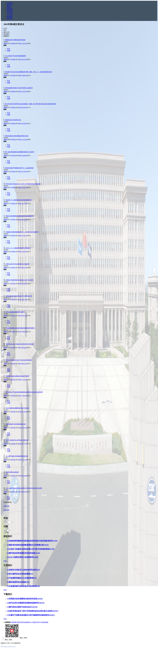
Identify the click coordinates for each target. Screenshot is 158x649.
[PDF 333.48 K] (22, 475)
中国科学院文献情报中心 (24, 622)
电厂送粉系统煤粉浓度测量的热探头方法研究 (19, 152)
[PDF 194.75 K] (22, 299)
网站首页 (10, 3)
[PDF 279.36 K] (22, 251)
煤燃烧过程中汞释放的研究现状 (15, 40)
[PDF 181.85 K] (22, 411)
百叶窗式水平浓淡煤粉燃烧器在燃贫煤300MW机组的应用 (24, 392)
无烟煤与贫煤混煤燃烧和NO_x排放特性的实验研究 (22, 232)
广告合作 (10, 14)
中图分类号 (36, 622)
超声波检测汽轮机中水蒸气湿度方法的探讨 (19, 88)
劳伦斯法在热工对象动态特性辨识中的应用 (19, 344)
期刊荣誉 (10, 16)
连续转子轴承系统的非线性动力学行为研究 (19, 280)
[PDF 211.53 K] (22, 139)
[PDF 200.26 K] (22, 219)
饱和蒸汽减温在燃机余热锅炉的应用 (17, 376)
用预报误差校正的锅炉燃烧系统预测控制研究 (20, 328)
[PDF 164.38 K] (22, 123)
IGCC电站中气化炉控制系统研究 (15, 56)
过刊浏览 (6, 510)
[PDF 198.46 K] (22, 331)
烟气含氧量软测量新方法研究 (15, 312)
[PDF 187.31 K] (22, 443)
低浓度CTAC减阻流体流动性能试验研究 (19, 200)
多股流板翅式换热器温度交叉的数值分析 (19, 296)
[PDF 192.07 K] (22, 59)
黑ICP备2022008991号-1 (8, 646)
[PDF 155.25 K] (22, 91)
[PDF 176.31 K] (22, 43)
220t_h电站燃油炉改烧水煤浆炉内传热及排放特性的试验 (24, 488)
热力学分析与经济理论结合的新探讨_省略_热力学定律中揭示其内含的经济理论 (30, 104)
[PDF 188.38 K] (22, 347)
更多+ (5, 561)
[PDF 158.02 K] (22, 395)
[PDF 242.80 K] (22, 155)
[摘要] (5, 43)
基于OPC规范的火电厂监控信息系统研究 (19, 360)
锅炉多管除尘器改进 (12, 472)
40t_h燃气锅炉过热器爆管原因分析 (17, 456)
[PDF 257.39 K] (22, 171)
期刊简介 (10, 5)
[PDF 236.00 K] (22, 283)
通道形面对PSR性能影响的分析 (16, 424)
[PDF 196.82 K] (22, 75)
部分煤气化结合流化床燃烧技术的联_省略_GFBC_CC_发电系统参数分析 (28, 72)
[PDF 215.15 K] (22, 459)
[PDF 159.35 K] (22, 427)
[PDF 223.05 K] (22, 187)
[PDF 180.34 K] (22, 491)
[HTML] (13, 43)
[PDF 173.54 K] (22, 379)
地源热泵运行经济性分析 (13, 120)
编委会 (9, 7)
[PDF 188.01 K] (22, 363)
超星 (46, 622)
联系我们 (10, 18)
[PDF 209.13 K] (22, 315)
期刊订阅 (10, 12)
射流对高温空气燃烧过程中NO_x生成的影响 (19, 168)
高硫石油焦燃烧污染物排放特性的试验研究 (19, 216)
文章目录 (6, 506)
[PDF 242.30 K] (22, 203)
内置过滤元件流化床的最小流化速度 (17, 264)
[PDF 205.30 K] (22, 107)
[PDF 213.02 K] (22, 235)
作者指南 (10, 11)
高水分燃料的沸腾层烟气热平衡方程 (17, 408)
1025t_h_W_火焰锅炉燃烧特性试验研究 (18, 248)
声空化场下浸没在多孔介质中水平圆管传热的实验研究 (23, 184)
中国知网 (13, 622)
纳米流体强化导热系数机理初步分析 (16, 136)
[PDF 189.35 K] (22, 267)
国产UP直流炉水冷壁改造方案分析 (17, 440)
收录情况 (10, 9)
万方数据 (42, 622)
